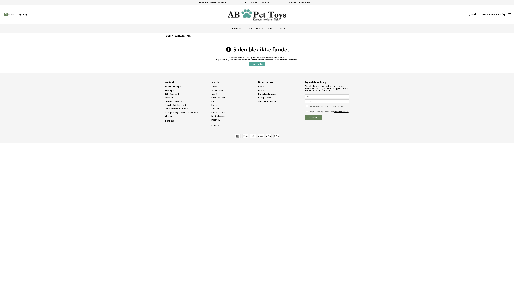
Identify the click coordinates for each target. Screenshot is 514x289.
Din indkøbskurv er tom (491, 14)
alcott (214, 94)
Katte (271, 28)
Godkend (313, 117)
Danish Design (218, 116)
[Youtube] (168, 121)
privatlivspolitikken (341, 112)
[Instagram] (172, 121)
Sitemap (169, 116)
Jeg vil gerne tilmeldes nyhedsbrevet (329, 106)
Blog (283, 28)
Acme (214, 86)
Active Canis (217, 90)
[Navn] (327, 96)
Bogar (214, 105)
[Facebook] (165, 121)
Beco (213, 101)
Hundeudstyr (255, 28)
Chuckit (215, 108)
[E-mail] (327, 101)
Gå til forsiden (257, 64)
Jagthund (236, 28)
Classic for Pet (218, 112)
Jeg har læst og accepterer (329, 112)
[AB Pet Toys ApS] (257, 14)
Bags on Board (218, 97)
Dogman (215, 120)
